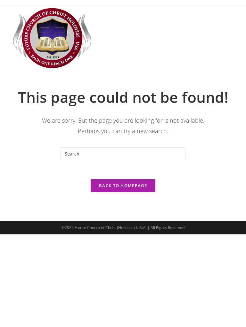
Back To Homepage (123, 185)
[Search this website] (123, 153)
